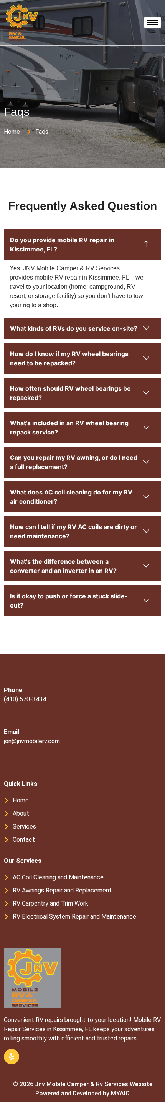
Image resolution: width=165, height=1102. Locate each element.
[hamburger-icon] (152, 22)
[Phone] (9, 679)
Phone (13, 690)
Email (11, 732)
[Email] (9, 721)
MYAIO (120, 1093)
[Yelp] (11, 1056)
